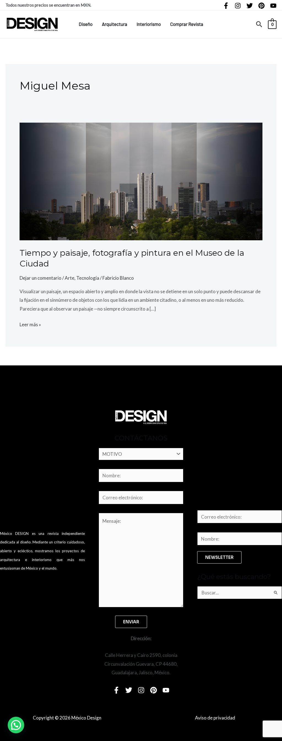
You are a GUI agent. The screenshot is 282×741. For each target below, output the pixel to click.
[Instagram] (238, 5)
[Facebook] (226, 5)
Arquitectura (114, 24)
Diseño (86, 24)
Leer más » (30, 323)
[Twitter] (249, 5)
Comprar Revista (186, 24)
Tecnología (87, 278)
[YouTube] (273, 5)
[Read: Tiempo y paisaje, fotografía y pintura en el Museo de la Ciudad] (141, 181)
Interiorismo (149, 24)
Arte (69, 278)
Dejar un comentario (40, 278)
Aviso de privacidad (215, 718)
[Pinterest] (261, 5)
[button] (259, 24)
